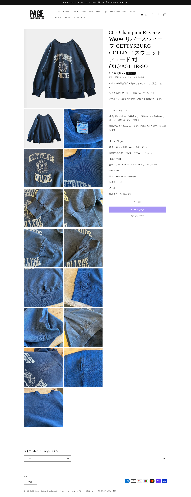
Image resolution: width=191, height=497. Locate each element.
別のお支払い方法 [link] (137, 216)
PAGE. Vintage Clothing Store (40, 491)
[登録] (68, 458)
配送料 (117, 77)
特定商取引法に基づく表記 (107, 491)
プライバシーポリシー (75, 491)
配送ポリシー (90, 491)
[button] (153, 15)
